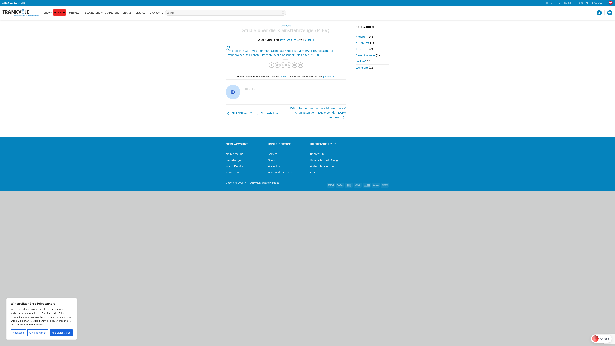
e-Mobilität (362, 42)
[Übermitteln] (283, 13)
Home (549, 3)
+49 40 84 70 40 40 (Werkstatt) (590, 3)
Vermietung (112, 13)
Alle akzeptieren (61, 332)
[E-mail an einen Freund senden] (283, 65)
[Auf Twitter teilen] (277, 65)
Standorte (156, 13)
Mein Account (234, 153)
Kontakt (568, 3)
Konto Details (234, 166)
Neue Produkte (365, 55)
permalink (328, 76)
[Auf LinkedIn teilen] (294, 65)
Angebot (361, 36)
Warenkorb (275, 166)
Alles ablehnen (37, 332)
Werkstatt (362, 67)
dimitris (309, 40)
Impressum (317, 153)
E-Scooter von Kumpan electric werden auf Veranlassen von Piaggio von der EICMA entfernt (318, 113)
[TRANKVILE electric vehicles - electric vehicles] (20, 12)
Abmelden (232, 172)
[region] (41, 319)
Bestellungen (234, 160)
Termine (126, 13)
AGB (312, 172)
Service (140, 13)
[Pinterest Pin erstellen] (288, 65)
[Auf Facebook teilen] (271, 65)
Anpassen (18, 332)
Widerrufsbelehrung (322, 166)
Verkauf (361, 61)
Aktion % (59, 12)
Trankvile (73, 13)
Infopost (286, 26)
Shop (47, 13)
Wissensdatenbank (280, 172)
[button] (599, 13)
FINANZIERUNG (92, 13)
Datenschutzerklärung (324, 160)
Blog (558, 3)
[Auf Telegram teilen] (300, 65)
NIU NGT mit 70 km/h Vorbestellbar (254, 113)
